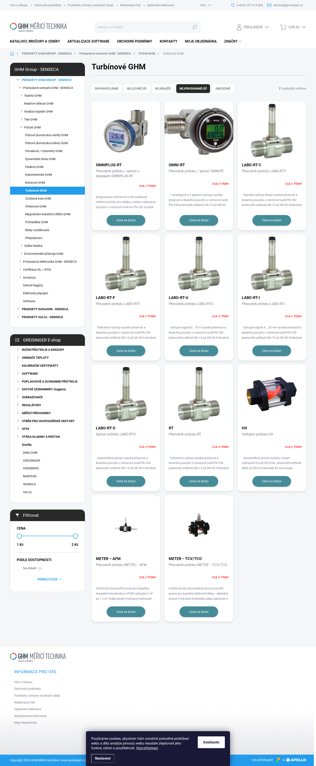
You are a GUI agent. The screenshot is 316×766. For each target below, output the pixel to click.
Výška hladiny (33, 245)
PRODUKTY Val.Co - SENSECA (42, 317)
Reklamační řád (130, 5)
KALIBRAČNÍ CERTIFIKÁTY (40, 365)
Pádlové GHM (34, 167)
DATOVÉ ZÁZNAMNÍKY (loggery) (44, 389)
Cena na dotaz (126, 220)
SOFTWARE (30, 373)
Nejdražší (163, 88)
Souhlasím (211, 742)
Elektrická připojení (35, 293)
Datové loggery (33, 285)
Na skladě (32, 568)
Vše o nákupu (19, 5)
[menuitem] (36, 41)
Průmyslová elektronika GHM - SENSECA (50, 261)
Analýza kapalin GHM (38, 111)
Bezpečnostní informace (30, 716)
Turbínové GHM (36, 190)
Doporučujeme (106, 88)
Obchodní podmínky (47, 5)
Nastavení (102, 758)
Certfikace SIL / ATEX (37, 269)
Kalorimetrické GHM (38, 174)
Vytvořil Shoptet (262, 760)
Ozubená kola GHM (38, 198)
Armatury (29, 277)
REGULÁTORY (31, 405)
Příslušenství (33, 238)
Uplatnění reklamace (160, 5)
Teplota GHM (32, 95)
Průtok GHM (32, 127)
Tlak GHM (30, 119)
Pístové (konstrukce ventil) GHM (46, 135)
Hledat (194, 27)
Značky (27, 444)
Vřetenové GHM (35, 206)
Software (29, 301)
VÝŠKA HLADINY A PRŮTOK (41, 436)
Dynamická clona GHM (40, 159)
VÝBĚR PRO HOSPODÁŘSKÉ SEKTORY (48, 421)
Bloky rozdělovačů (37, 230)
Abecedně (222, 88)
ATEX (25, 428)
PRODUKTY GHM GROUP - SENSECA (47, 80)
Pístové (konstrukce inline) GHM (46, 143)
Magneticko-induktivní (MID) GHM (47, 214)
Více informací (147, 748)
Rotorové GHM (35, 182)
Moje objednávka (25, 722)
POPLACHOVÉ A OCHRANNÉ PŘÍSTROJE (50, 381)
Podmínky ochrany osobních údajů (90, 5)
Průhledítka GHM (36, 222)
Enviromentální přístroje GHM (43, 253)
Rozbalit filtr (47, 579)
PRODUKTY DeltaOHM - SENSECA (45, 309)
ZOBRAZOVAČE (32, 397)
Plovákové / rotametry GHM (43, 151)
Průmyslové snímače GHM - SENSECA (48, 88)
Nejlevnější (136, 88)
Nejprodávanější (193, 88)
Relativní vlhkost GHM (38, 103)
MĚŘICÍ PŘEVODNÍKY (36, 413)
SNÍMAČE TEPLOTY (35, 357)
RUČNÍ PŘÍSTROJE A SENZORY (43, 349)
